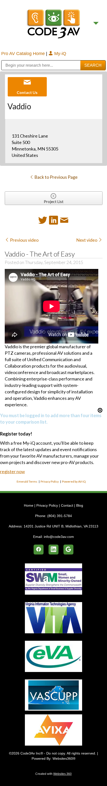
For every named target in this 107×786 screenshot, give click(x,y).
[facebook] (39, 549)
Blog (79, 505)
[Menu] (96, 23)
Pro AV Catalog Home (23, 53)
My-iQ (59, 53)
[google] (68, 549)
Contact (67, 505)
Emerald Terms (27, 481)
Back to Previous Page (56, 177)
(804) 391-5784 (59, 516)
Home (29, 505)
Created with (53, 774)
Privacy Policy (50, 481)
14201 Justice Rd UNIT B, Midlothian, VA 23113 (61, 526)
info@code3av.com (59, 537)
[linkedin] (53, 549)
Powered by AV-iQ (74, 481)
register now (12, 471)
